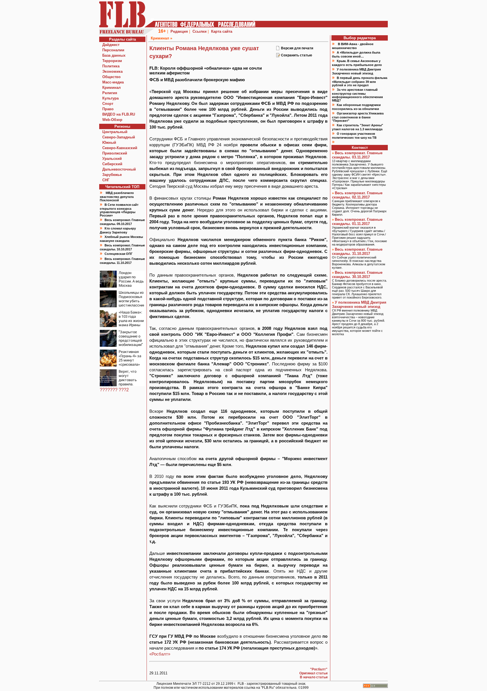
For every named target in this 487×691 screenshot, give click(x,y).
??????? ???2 (114, 389)
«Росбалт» (159, 654)
